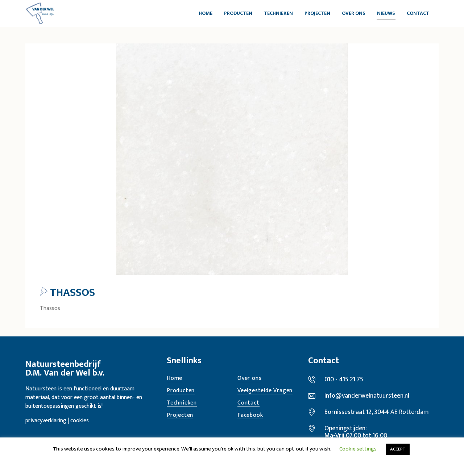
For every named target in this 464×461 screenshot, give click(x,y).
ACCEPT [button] (397, 449)
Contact (248, 403)
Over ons (249, 378)
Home (174, 378)
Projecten (180, 415)
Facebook (250, 415)
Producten (181, 391)
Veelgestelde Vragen (265, 391)
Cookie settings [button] (358, 448)
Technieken (182, 403)
